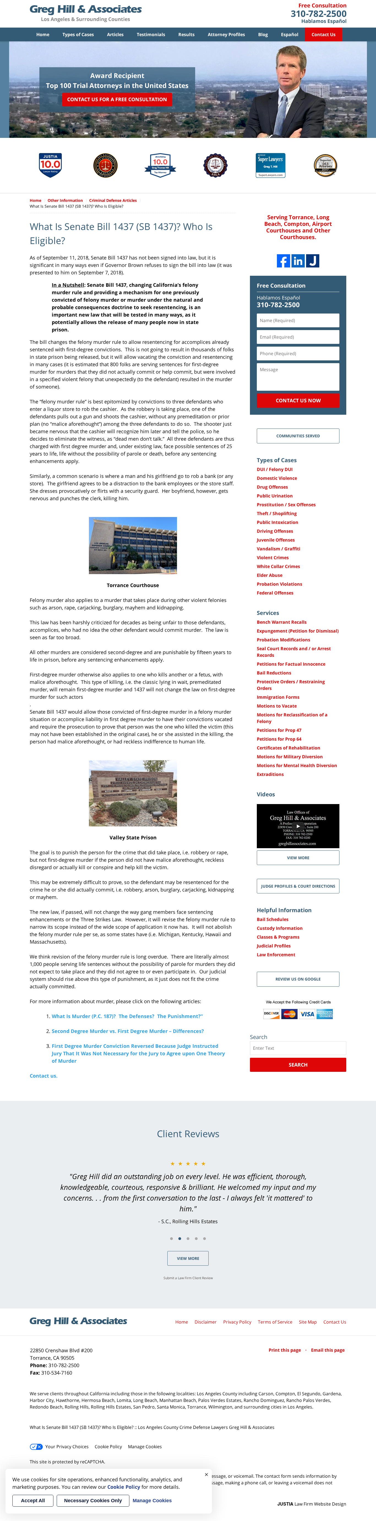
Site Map (308, 1322)
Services (268, 613)
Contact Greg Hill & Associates (318, 13)
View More (188, 1258)
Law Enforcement (276, 955)
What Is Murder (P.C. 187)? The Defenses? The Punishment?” (127, 1016)
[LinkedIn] (298, 260)
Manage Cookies (145, 1447)
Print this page (285, 1350)
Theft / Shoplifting (277, 513)
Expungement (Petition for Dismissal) (298, 631)
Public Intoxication (277, 522)
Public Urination (275, 496)
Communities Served (298, 435)
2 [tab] (180, 1239)
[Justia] (312, 260)
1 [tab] (171, 1239)
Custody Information (280, 928)
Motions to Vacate (277, 706)
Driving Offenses (275, 531)
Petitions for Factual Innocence (291, 664)
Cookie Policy (108, 1447)
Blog (263, 34)
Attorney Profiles (226, 34)
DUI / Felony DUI (275, 469)
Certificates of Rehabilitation (288, 748)
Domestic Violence (277, 478)
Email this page (328, 1350)
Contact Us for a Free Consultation (117, 99)
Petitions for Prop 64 (279, 739)
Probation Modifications (283, 640)
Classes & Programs (278, 937)
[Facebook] (283, 260)
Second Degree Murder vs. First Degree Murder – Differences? (128, 1031)
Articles (115, 34)
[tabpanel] (188, 1192)
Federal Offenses (275, 593)
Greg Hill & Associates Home (86, 13)
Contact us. (44, 1075)
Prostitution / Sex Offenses (286, 505)
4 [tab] (196, 1239)
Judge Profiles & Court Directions (298, 886)
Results (186, 34)
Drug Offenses (272, 487)
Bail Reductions (274, 673)
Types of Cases (78, 34)
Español (289, 34)
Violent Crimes (273, 558)
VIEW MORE (298, 857)
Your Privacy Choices (67, 1447)
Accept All (33, 1500)
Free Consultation (281, 285)
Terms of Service (275, 1322)
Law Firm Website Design (311, 1504)
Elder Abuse (269, 575)
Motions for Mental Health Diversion (297, 765)
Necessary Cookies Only (93, 1500)
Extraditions (270, 774)
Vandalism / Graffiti (278, 549)
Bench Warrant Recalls (282, 622)
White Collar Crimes (278, 566)
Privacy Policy (237, 1322)
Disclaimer (206, 1322)
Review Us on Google (298, 979)
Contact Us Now (298, 400)
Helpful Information (284, 910)
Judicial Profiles (274, 946)
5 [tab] (204, 1239)
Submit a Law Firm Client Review (188, 1278)
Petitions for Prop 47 (279, 730)
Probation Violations (279, 584)
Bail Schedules (272, 919)
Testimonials (151, 34)
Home (42, 34)
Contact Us (324, 34)
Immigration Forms (278, 697)
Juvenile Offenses (276, 540)
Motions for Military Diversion (290, 757)
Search (298, 1064)
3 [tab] (188, 1239)
